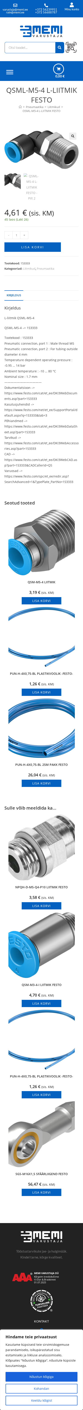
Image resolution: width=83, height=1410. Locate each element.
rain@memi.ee (15, 12)
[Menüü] (9, 72)
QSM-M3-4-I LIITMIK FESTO (42, 985)
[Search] (59, 47)
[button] (72, 136)
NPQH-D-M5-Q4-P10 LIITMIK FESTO (41, 887)
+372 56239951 (46, 9)
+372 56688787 (46, 12)
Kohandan (41, 1388)
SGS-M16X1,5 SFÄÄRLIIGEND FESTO (41, 1174)
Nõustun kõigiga (41, 1377)
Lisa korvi (32, 247)
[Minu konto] (71, 5)
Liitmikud (29, 269)
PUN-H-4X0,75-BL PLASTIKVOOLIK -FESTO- (41, 673)
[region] (41, 1370)
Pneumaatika (45, 269)
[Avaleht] (20, 107)
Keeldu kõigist (41, 1400)
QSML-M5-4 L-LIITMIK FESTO (41, 111)
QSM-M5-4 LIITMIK (41, 582)
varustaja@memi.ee (15, 9)
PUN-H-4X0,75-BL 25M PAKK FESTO (41, 765)
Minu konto (72, 9)
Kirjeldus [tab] (14, 295)
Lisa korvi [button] (41, 601)
